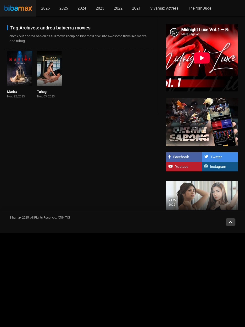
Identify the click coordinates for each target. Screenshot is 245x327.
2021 (136, 8)
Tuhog (42, 92)
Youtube (181, 166)
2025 (63, 8)
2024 (82, 8)
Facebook (181, 157)
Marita (12, 92)
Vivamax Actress (164, 8)
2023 (100, 8)
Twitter (216, 157)
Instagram (218, 166)
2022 (118, 8)
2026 (45, 8)
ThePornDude (199, 8)
